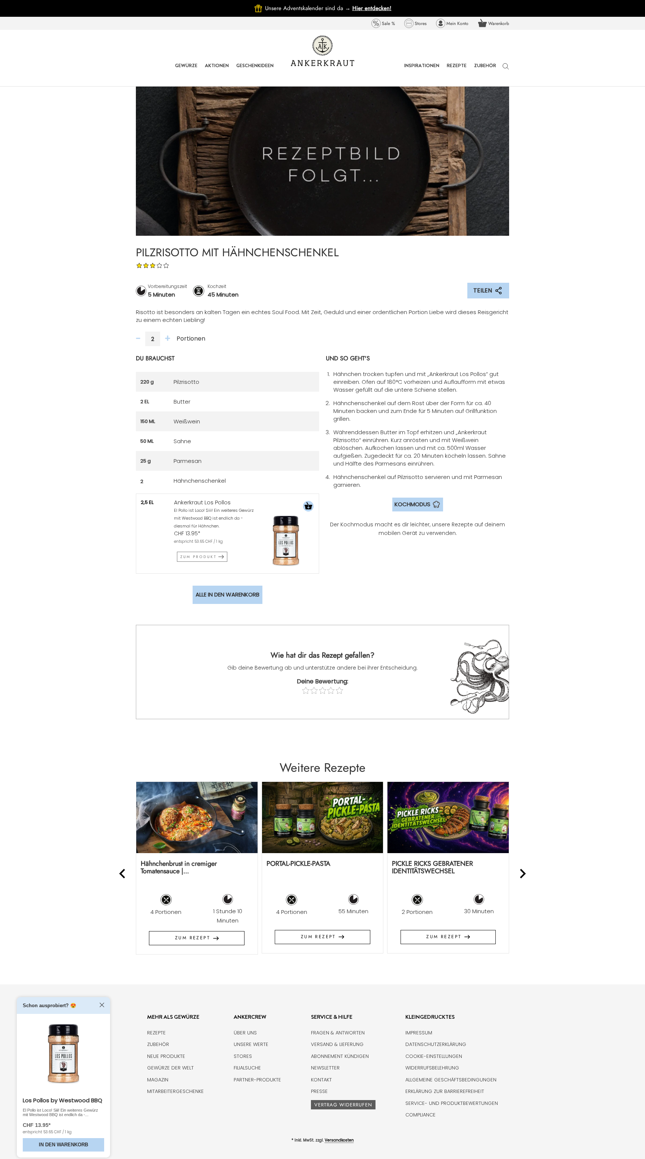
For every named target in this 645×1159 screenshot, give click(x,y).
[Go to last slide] (123, 873)
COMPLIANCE (420, 1114)
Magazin (157, 1079)
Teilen (482, 290)
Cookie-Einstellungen (433, 1056)
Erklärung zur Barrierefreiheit (444, 1091)
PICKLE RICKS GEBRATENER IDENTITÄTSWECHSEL (432, 867)
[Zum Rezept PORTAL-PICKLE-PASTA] (322, 817)
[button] (308, 507)
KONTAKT (321, 1079)
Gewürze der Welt (170, 1067)
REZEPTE (457, 71)
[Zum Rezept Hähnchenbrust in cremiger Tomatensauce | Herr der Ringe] (197, 817)
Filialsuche (247, 1067)
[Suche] (505, 70)
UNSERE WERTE (251, 1044)
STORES (243, 1056)
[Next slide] (522, 873)
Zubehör (158, 1044)
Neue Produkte (166, 1056)
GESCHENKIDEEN (255, 71)
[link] (383, 23)
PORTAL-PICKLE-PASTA (298, 863)
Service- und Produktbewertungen (451, 1103)
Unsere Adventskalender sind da (308, 8)
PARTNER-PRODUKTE (257, 1079)
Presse (319, 1091)
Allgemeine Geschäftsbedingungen (450, 1079)
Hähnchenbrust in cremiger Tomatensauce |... (179, 867)
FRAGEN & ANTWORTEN (338, 1032)
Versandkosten (339, 1140)
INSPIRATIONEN (421, 71)
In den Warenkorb (63, 1144)
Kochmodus (412, 504)
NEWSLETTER (325, 1067)
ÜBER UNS (245, 1032)
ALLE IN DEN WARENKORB (227, 594)
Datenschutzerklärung (435, 1044)
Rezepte (156, 1032)
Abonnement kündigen (340, 1056)
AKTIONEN (217, 71)
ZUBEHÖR (485, 71)
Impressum (418, 1032)
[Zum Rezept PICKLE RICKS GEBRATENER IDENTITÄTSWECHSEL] (448, 817)
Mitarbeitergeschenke (175, 1091)
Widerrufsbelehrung (432, 1067)
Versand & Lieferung (337, 1044)
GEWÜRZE (186, 71)
